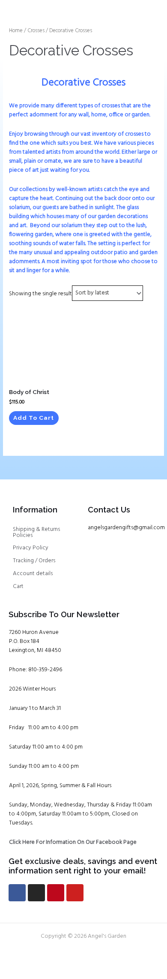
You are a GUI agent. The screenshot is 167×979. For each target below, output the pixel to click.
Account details (33, 573)
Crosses (36, 31)
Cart (18, 586)
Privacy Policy (30, 547)
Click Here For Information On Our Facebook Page (73, 842)
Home (16, 31)
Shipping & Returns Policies (36, 532)
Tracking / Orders (34, 560)
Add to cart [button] (33, 417)
